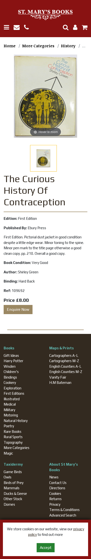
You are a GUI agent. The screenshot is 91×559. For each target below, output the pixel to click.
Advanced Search (62, 515)
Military (9, 410)
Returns (55, 499)
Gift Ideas (11, 355)
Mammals (11, 488)
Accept (45, 547)
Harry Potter (13, 361)
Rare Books (12, 431)
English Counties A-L (65, 366)
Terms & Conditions (64, 510)
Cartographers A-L (63, 355)
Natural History (16, 421)
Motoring (11, 415)
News (53, 477)
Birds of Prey (14, 483)
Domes (9, 504)
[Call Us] (28, 28)
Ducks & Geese (15, 493)
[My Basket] (82, 28)
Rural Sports (13, 437)
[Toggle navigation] (8, 27)
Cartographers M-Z (64, 361)
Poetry (9, 426)
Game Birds (13, 472)
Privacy (54, 504)
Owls (7, 477)
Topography (13, 442)
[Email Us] (19, 28)
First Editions (14, 393)
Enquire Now (18, 309)
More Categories (16, 448)
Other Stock (13, 499)
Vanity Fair (57, 377)
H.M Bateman (60, 382)
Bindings (10, 377)
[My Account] (73, 28)
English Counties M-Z (65, 372)
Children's (11, 372)
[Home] (45, 15)
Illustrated (12, 399)
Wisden (10, 366)
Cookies (55, 493)
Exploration (12, 388)
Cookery (10, 382)
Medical (10, 404)
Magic (8, 453)
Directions (57, 488)
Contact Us (57, 483)
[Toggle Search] (64, 27)
